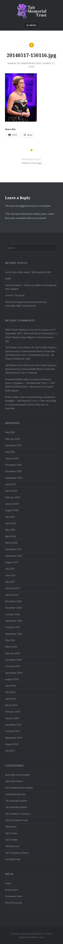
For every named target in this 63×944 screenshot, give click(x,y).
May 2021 (10, 451)
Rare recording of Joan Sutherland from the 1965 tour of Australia (30, 404)
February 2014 (12, 711)
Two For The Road (14, 295)
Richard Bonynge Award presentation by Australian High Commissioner (26, 304)
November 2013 (13, 724)
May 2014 (10, 692)
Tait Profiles (11, 839)
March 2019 (11, 490)
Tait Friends (11, 833)
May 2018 (10, 529)
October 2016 (12, 614)
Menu (33, 25)
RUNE (8, 278)
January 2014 (12, 718)
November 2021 (13, 445)
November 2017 (13, 549)
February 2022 (12, 439)
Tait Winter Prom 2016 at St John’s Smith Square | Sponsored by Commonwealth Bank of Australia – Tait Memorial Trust (31, 351)
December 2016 (13, 601)
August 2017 (11, 562)
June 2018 (10, 523)
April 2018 (10, 536)
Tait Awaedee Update (16, 800)
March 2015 (11, 646)
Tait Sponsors (12, 846)
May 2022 (10, 432)
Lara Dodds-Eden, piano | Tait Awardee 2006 (28, 272)
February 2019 (12, 497)
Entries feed (11, 889)
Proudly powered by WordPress (27, 933)
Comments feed (13, 896)
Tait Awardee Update (16, 807)
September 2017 (13, 555)
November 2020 (13, 471)
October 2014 (12, 666)
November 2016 (13, 607)
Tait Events (11, 826)
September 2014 (13, 672)
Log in (8, 883)
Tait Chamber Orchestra (17, 813)
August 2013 (11, 744)
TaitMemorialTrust (29, 63)
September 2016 (13, 620)
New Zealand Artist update (19, 787)
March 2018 (11, 542)
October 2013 (12, 731)
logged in (24, 205)
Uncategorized (13, 859)
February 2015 (12, 653)
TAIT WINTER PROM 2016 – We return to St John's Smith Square (30, 387)
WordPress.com (35, 937)
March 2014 (11, 705)
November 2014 (13, 659)
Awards (33, 372)
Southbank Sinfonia (15, 794)
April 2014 (10, 698)
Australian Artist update (17, 774)
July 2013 (10, 750)
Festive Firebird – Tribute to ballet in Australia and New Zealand (30, 287)
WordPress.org (13, 902)
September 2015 (13, 633)
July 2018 (10, 516)
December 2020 (13, 464)
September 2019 (13, 478)
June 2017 (10, 575)
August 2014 (11, 679)
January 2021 (12, 458)
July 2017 (10, 568)
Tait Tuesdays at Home (17, 852)
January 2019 (12, 503)
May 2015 (10, 640)
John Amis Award (14, 781)
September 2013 (13, 737)
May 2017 (10, 581)
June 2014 (10, 685)
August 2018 (11, 510)
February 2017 (12, 588)
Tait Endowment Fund (16, 820)
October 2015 (12, 627)
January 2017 (12, 594)
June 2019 (10, 484)
